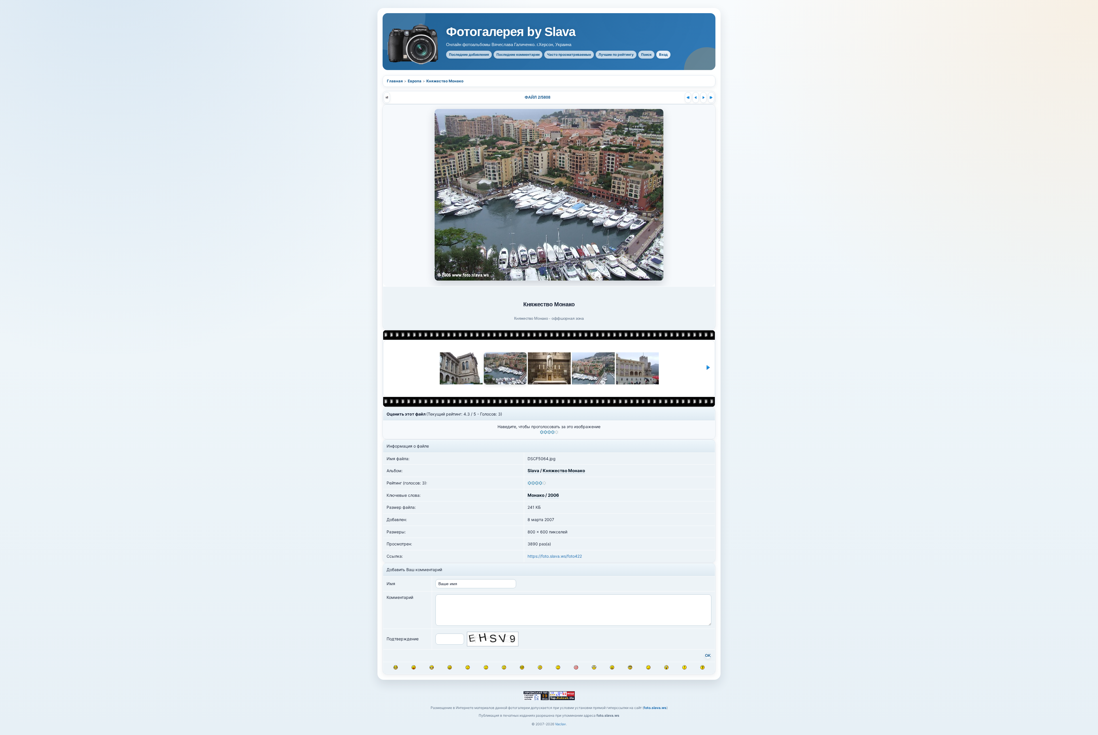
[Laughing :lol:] (395, 667)
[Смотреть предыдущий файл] (696, 97)
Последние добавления (469, 54)
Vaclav (560, 724)
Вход (663, 54)
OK (708, 656)
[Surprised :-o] (540, 667)
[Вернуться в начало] (688, 97)
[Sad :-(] (486, 667)
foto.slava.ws (655, 708)
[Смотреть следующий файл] (703, 97)
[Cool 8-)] (522, 667)
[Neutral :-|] (468, 667)
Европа (414, 81)
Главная (395, 81)
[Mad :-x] (612, 667)
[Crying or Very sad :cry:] (504, 667)
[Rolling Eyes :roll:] (630, 667)
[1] (542, 432)
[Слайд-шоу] (387, 97)
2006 (553, 495)
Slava (533, 470)
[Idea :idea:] (666, 667)
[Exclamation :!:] (684, 667)
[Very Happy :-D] (431, 667)
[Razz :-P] (413, 667)
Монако (536, 495)
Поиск (646, 54)
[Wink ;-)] (648, 667)
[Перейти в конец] (711, 97)
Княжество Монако (445, 81)
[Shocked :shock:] (594, 667)
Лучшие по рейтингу (616, 54)
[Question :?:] (702, 667)
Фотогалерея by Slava (510, 31)
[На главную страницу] (413, 44)
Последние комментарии (518, 54)
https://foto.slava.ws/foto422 (555, 556)
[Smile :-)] (449, 667)
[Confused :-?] (558, 667)
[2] (545, 432)
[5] (556, 432)
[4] (553, 432)
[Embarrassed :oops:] (576, 667)
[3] (549, 432)
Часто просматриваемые (569, 54)
